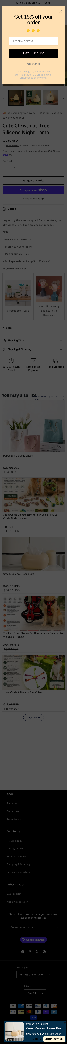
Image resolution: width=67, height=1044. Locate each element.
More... (36, 1038)
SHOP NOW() (54, 1039)
